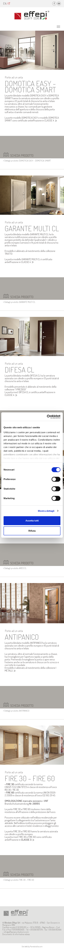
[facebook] (54, 4)
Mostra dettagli (46, 511)
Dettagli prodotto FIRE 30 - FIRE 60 (19, 880)
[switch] (56, 479)
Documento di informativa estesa (16, 934)
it (9, 3)
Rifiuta (32, 530)
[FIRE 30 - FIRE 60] (32, 745)
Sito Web (25, 946)
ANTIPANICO (22, 636)
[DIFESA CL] (32, 336)
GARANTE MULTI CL (32, 228)
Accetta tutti (32, 520)
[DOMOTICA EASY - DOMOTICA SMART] (32, 50)
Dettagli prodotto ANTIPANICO (16, 710)
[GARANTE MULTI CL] (32, 194)
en (4, 3)
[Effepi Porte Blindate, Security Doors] (32, 15)
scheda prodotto (21, 155)
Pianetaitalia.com (36, 946)
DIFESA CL (19, 369)
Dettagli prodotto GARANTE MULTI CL (19, 302)
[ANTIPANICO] (32, 603)
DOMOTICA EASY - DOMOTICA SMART (30, 86)
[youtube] (59, 4)
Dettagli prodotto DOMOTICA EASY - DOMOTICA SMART (27, 160)
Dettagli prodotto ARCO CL (15, 568)
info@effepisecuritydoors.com (16, 932)
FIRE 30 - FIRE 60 (30, 778)
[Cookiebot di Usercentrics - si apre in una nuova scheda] (46, 417)
